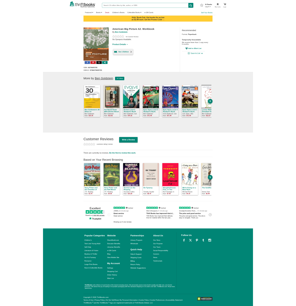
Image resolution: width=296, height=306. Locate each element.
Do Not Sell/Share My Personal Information (121, 300)
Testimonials (157, 261)
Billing (132, 261)
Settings (110, 268)
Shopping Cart (112, 271)
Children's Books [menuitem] (118, 12)
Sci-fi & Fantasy (90, 257)
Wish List (110, 278)
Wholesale (134, 243)
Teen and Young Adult (92, 243)
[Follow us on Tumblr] (203, 240)
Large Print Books (90, 264)
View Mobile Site (113, 257)
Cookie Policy (144, 300)
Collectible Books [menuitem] (133, 12)
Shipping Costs (135, 257)
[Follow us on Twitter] (190, 240)
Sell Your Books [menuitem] (207, 13)
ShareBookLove (113, 240)
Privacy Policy (100, 300)
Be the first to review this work (122, 153)
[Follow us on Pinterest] (197, 240)
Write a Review (128, 140)
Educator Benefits (113, 243)
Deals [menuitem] (107, 12)
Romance (87, 261)
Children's (88, 240)
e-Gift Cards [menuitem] (148, 12)
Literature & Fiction (91, 250)
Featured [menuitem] (88, 12)
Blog (108, 254)
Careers (156, 254)
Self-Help (87, 247)
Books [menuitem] (98, 12)
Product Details (119, 44)
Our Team (156, 247)
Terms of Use (88, 300)
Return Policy (135, 264)
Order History (112, 275)
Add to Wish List (194, 48)
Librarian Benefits (113, 247)
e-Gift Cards (111, 250)
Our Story (156, 240)
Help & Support (136, 254)
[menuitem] (208, 5)
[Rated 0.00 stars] (118, 36)
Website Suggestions (138, 268)
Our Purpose (158, 243)
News (155, 257)
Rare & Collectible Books (93, 268)
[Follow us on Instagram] (210, 240)
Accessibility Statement (174, 300)
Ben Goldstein (121, 32)
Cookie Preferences (157, 300)
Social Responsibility (160, 250)
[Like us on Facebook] (184, 240)
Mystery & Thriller (90, 254)
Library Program (136, 240)
